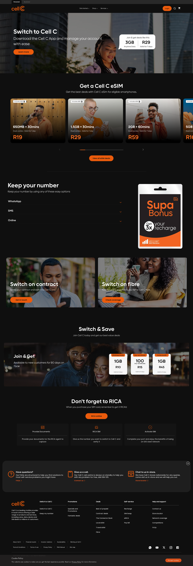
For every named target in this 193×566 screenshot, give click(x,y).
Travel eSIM (100, 527)
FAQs (18, 480)
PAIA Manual (61, 547)
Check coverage (113, 300)
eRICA (126, 518)
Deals (98, 502)
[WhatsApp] (150, 548)
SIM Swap (128, 513)
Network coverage (159, 518)
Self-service (129, 502)
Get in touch (21, 300)
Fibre (98, 532)
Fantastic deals (74, 516)
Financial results (31, 542)
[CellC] (18, 8)
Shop (94, 8)
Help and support (159, 502)
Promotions (72, 502)
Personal (17, 2)
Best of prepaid (102, 509)
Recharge (128, 509)
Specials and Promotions (73, 510)
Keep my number (46, 513)
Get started (84, 8)
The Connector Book (104, 518)
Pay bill (127, 523)
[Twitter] (164, 548)
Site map (72, 547)
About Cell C (17, 542)
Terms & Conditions (19, 547)
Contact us (78, 480)
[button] (144, 150)
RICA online (96, 416)
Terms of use (34, 547)
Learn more (23, 52)
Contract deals (102, 513)
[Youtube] (157, 548)
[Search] (175, 8)
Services (104, 8)
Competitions (157, 523)
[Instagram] (171, 548)
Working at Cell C (75, 542)
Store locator (141, 480)
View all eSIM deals (101, 158)
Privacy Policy (48, 547)
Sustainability (61, 542)
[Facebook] (178, 548)
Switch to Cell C (46, 502)
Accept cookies (173, 560)
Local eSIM (100, 523)
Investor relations (46, 542)
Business (27, 2)
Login (167, 8)
